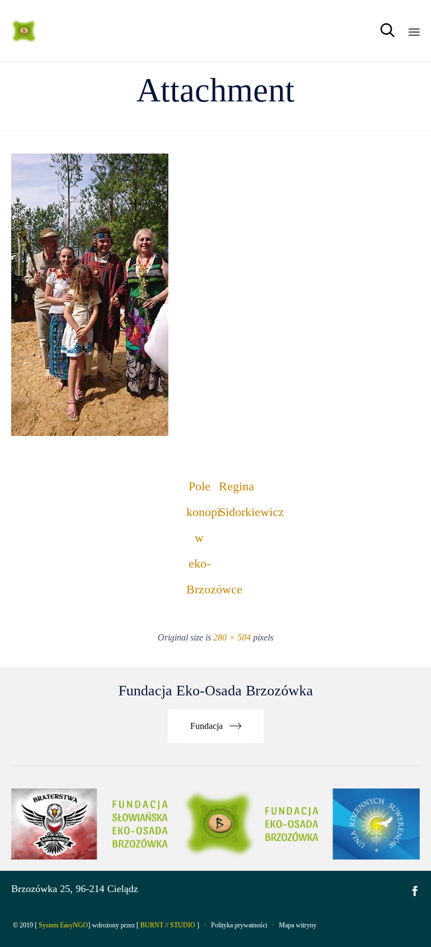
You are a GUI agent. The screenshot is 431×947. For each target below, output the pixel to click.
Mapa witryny (298, 925)
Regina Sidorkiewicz (232, 489)
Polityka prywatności (239, 925)
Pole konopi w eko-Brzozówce (199, 489)
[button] (216, 726)
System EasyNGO (63, 925)
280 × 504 (232, 637)
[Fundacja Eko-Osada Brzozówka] (25, 31)
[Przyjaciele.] (89, 433)
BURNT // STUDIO (167, 925)
